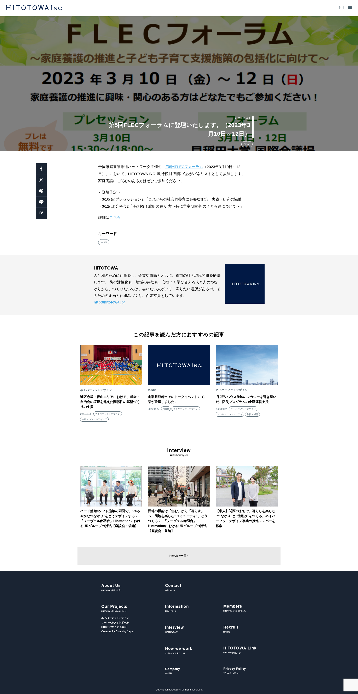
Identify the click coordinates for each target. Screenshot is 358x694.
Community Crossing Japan (117, 631)
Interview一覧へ (179, 555)
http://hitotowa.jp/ (109, 302)
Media (166, 408)
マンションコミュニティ (229, 414)
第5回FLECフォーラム (184, 167)
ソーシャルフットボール (115, 622)
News (247, 144)
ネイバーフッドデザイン (107, 413)
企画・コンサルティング (94, 419)
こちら (115, 217)
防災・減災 (252, 414)
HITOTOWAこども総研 (114, 627)
